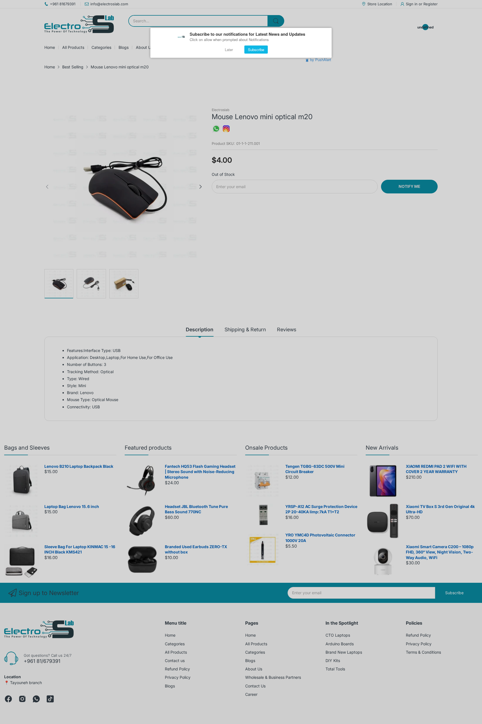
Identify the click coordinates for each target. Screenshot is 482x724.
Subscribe (256, 49)
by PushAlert (320, 59)
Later (229, 49)
